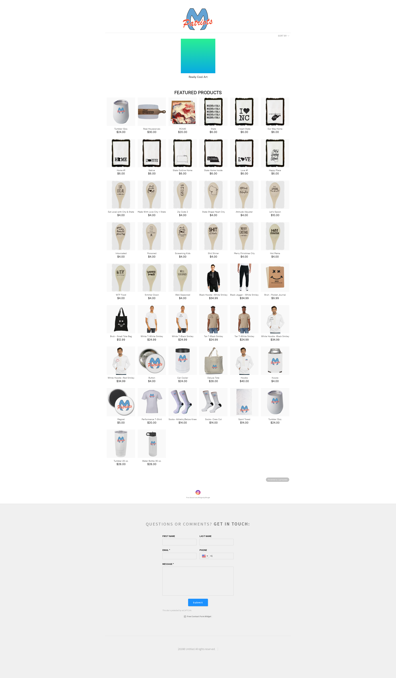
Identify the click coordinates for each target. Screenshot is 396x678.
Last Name (205, 536)
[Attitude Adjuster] (244, 195)
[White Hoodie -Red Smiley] (121, 361)
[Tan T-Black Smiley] (213, 319)
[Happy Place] (275, 153)
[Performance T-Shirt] (152, 402)
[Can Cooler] (182, 361)
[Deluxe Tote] (213, 361)
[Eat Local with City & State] (121, 195)
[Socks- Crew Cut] (213, 402)
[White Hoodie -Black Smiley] (275, 319)
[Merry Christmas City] (244, 236)
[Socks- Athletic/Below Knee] (182, 402)
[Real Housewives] (152, 112)
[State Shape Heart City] (213, 195)
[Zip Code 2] (182, 195)
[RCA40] (182, 112)
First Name (168, 536)
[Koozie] (275, 361)
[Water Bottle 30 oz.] (152, 443)
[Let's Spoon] (275, 195)
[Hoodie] (244, 361)
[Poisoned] (152, 236)
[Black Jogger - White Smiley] (244, 278)
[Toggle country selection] (205, 556)
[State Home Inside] (213, 153)
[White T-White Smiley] (152, 319)
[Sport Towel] (244, 402)
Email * (166, 550)
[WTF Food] (121, 278)
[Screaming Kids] (182, 236)
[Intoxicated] (121, 236)
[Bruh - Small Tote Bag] (121, 319)
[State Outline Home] (182, 153)
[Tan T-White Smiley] (244, 319)
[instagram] (198, 492)
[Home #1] (121, 153)
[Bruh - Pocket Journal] (275, 278)
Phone (203, 550)
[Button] (152, 361)
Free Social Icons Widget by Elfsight (198, 497)
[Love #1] (244, 153)
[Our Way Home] (275, 112)
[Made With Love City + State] (152, 195)
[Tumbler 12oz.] (121, 112)
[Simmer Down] (152, 278)
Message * (168, 563)
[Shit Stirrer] (213, 236)
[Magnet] (121, 402)
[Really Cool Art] (198, 56)
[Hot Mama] (275, 236)
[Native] (152, 153)
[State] (213, 112)
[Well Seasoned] (182, 278)
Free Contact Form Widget (199, 616)
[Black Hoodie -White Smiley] (213, 278)
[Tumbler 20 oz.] (121, 443)
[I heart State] (244, 112)
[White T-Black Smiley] (182, 319)
